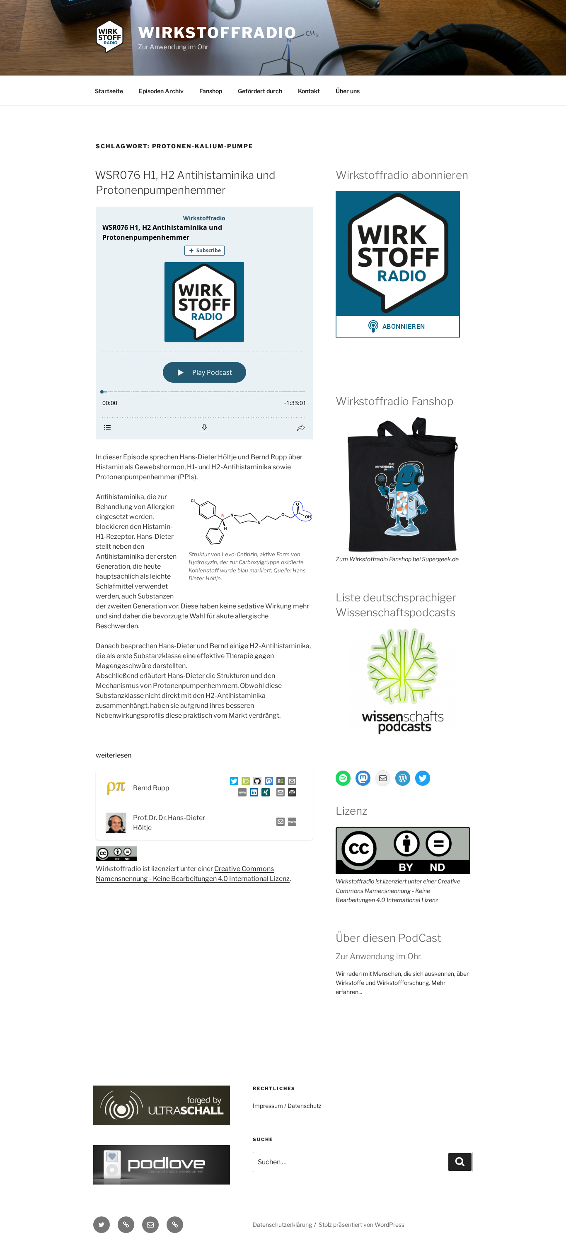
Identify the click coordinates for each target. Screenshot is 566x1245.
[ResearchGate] (279, 782)
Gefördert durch (260, 90)
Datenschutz (305, 1105)
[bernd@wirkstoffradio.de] (279, 793)
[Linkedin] (252, 793)
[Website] (290, 823)
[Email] (279, 823)
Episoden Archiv (161, 90)
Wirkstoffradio (217, 33)
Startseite (109, 90)
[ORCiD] (244, 782)
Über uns (348, 90)
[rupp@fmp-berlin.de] (290, 782)
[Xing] (264, 793)
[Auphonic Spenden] (290, 793)
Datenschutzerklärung (282, 1224)
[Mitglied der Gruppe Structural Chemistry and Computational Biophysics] (241, 793)
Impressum (268, 1105)
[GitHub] (255, 782)
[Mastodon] (267, 782)
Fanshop (210, 90)
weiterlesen (113, 755)
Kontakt (309, 90)
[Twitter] (232, 782)
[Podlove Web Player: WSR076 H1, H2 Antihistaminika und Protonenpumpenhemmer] (204, 323)
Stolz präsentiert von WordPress (361, 1224)
